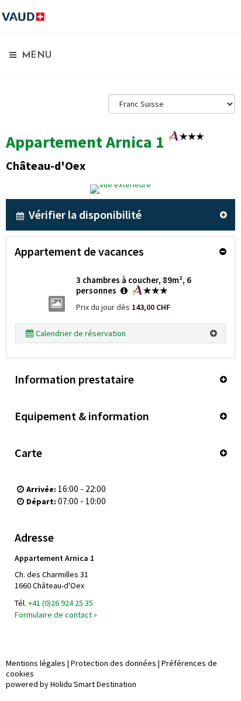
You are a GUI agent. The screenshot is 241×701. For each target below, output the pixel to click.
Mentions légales (36, 663)
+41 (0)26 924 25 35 (60, 603)
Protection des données (113, 663)
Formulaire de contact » (56, 614)
